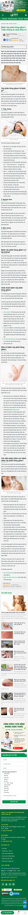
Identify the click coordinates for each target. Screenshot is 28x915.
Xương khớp (7, 785)
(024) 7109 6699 (7, 830)
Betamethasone (13, 409)
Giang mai (6, 328)
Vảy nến (14, 23)
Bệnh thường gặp (12, 18)
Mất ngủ (6, 786)
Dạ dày (6, 781)
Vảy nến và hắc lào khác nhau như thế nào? (19, 710)
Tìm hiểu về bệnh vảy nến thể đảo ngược (19, 632)
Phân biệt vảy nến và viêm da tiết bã (19, 623)
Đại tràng (6, 792)
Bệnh (7, 23)
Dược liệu (20, 18)
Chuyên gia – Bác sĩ (7, 851)
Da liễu (10, 23)
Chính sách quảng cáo (7, 861)
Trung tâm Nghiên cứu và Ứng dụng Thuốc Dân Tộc (14, 14)
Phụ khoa (6, 788)
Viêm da (6, 777)
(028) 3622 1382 (7, 841)
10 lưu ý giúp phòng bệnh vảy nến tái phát (13, 612)
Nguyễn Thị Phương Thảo (11, 35)
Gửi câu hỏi (14, 802)
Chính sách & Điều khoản (8, 856)
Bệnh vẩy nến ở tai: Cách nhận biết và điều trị (20, 653)
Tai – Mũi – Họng (8, 783)
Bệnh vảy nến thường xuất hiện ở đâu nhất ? (20, 680)
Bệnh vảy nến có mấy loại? (11, 577)
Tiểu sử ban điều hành (7, 853)
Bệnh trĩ (6, 779)
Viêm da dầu (7, 312)
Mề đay (6, 775)
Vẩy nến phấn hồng (9, 573)
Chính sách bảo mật (7, 858)
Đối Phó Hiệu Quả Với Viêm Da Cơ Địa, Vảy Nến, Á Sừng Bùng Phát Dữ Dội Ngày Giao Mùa (20, 667)
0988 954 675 (13, 877)
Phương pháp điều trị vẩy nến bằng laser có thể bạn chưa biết (20, 695)
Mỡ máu (6, 790)
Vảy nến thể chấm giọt (9, 339)
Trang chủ (4, 18)
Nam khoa (6, 773)
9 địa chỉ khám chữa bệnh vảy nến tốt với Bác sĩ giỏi (19, 642)
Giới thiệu (4, 848)
